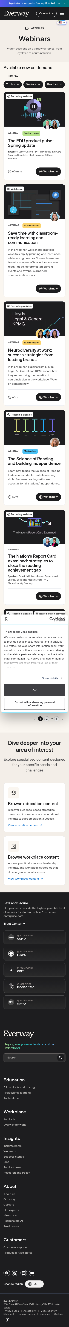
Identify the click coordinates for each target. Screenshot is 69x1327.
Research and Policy (17, 1172)
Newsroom (11, 1215)
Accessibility (30, 1311)
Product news (12, 1167)
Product (52, 84)
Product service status (18, 1252)
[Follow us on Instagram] (15, 1273)
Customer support (15, 1247)
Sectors (31, 84)
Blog (6, 1162)
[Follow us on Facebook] (7, 1273)
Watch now (50, 172)
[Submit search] (60, 1057)
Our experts (11, 1210)
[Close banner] (65, 3)
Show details (50, 677)
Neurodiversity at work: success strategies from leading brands (30, 355)
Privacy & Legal (11, 1311)
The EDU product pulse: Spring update (31, 143)
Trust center (11, 1226)
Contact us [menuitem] (46, 13)
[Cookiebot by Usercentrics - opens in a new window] (49, 619)
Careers (9, 1204)
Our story (10, 1199)
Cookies (58, 1314)
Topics (10, 84)
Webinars (10, 1151)
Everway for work (15, 1124)
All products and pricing (19, 1087)
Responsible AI (13, 1220)
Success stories (14, 1156)
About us (9, 1194)
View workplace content (23, 878)
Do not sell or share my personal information (35, 704)
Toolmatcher (12, 1098)
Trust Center (13, 923)
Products (9, 1119)
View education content (23, 825)
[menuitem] (7, 1319)
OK (35, 690)
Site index (45, 1314)
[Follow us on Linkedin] (24, 1273)
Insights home (13, 1146)
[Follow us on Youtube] (32, 1273)
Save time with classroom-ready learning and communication (33, 238)
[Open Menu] (62, 13)
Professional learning (17, 1092)
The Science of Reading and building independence (34, 461)
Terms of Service (26, 1314)
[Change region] (61, 23)
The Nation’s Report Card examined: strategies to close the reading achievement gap (32, 563)
